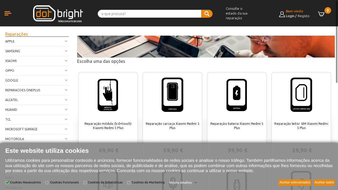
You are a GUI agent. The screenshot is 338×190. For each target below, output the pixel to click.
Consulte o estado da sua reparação (236, 13)
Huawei (11, 109)
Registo (303, 16)
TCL (8, 119)
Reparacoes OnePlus (22, 90)
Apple (10, 41)
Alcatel (11, 100)
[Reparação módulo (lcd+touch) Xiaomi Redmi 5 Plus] (108, 94)
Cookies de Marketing (148, 182)
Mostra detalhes (180, 182)
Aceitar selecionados (294, 182)
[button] (13, 19)
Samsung (12, 51)
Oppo (9, 70)
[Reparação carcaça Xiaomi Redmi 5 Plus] (172, 94)
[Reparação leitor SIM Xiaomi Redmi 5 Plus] (301, 94)
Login (290, 16)
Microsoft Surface (21, 129)
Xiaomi (11, 61)
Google (11, 80)
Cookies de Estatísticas (105, 182)
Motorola (14, 139)
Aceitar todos (324, 182)
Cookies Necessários (25, 182)
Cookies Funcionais (64, 182)
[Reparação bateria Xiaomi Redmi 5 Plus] (237, 94)
